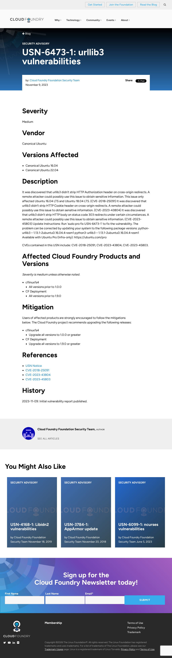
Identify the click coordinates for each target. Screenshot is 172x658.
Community (93, 20)
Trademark (134, 632)
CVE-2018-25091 (37, 370)
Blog (28, 33)
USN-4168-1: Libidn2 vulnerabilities (29, 526)
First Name (11, 593)
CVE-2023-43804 (38, 375)
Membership (53, 623)
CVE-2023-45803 (38, 379)
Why (57, 20)
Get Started (95, 4)
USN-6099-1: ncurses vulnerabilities (138, 526)
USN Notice (34, 366)
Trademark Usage (54, 649)
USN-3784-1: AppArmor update (81, 526)
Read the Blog (148, 4)
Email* (89, 593)
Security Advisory (35, 43)
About (124, 20)
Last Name (52, 593)
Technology (73, 20)
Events (110, 20)
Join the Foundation (121, 4)
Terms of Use (135, 623)
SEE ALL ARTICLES (48, 438)
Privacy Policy (136, 627)
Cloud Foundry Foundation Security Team (55, 80)
